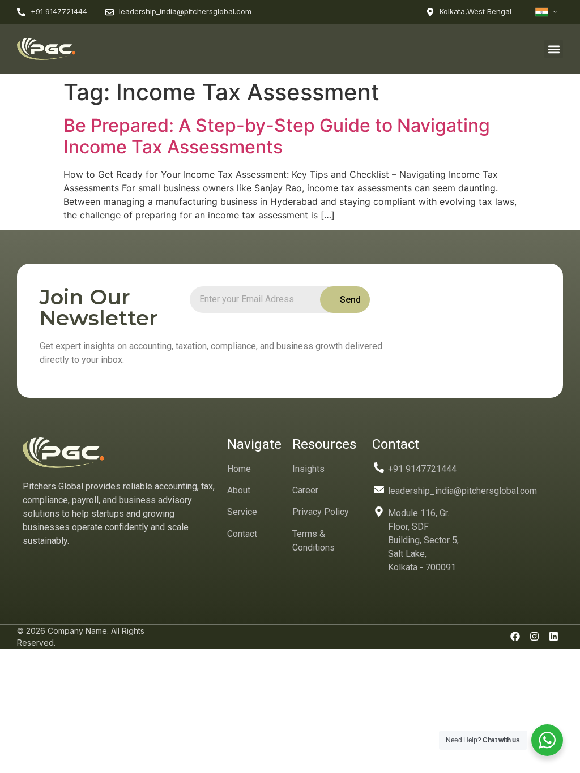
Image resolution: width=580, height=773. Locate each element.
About (238, 490)
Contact (242, 534)
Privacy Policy (320, 511)
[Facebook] (514, 636)
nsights (310, 468)
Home (239, 468)
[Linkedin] (553, 636)
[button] (553, 49)
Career (305, 490)
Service (242, 511)
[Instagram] (534, 636)
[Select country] (546, 12)
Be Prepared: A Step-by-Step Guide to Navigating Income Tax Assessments (276, 136)
